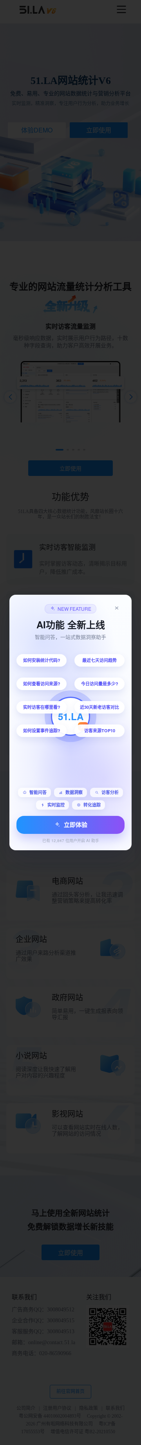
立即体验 (75, 824)
